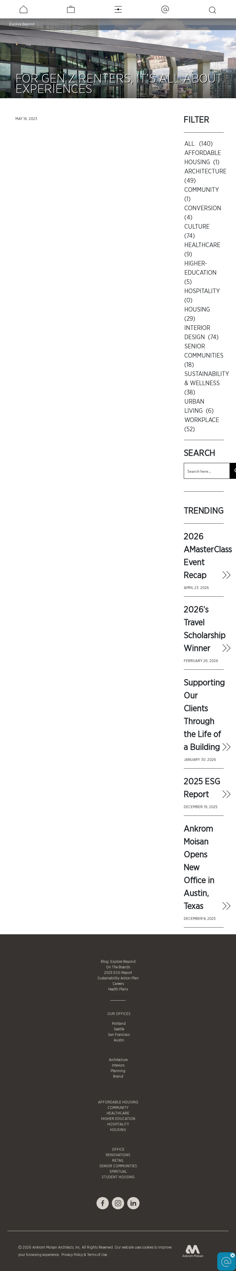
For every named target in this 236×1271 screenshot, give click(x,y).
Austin (119, 1040)
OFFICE (118, 1149)
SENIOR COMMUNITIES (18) (204, 355)
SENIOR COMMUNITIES (118, 1166)
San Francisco (119, 1035)
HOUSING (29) (198, 314)
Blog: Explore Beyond (118, 961)
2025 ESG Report (118, 973)
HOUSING (118, 1130)
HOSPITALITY (118, 1124)
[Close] (232, 1255)
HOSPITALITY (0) (202, 296)
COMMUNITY (118, 1108)
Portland (119, 1023)
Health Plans (118, 989)
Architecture (118, 1060)
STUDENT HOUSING (118, 1177)
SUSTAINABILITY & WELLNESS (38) (204, 383)
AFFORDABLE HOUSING (118, 1102)
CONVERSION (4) (203, 213)
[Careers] (70, 9)
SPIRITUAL (118, 1171)
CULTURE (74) (197, 231)
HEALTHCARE (118, 1113)
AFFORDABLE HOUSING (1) (202, 157)
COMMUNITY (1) (202, 194)
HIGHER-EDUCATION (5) (201, 273)
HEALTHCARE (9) (203, 250)
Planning (118, 1071)
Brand (118, 1076)
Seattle (119, 1029)
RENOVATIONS (118, 1155)
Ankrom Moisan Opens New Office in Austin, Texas (199, 868)
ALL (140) (198, 144)
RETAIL (118, 1160)
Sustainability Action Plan (118, 978)
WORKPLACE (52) (202, 424)
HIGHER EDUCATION (118, 1119)
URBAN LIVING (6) (199, 406)
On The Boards (118, 967)
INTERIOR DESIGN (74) (201, 332)
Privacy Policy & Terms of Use (84, 1255)
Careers (118, 984)
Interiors (118, 1065)
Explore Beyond (21, 24)
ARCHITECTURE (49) (204, 176)
